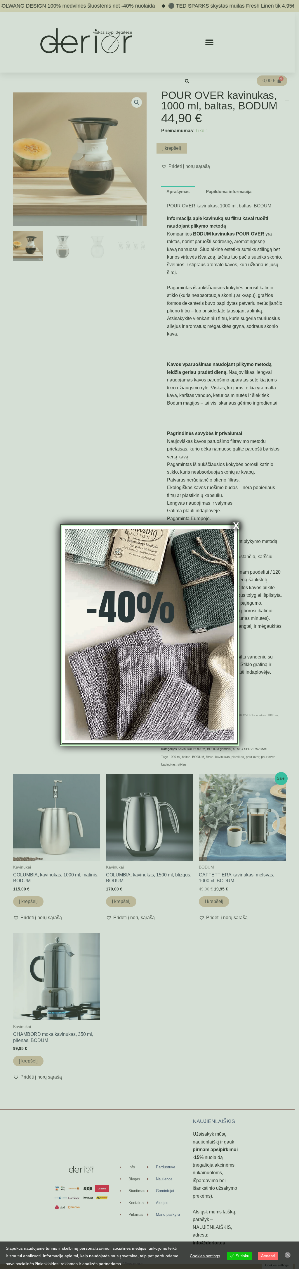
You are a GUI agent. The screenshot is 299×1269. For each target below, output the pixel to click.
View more (133, 1263)
